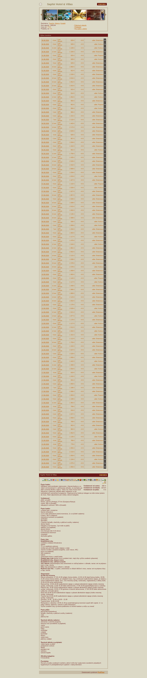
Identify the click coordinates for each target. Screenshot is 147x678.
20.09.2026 (45, 421)
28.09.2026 (45, 467)
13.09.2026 (45, 320)
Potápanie (78, 27)
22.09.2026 (45, 455)
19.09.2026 (45, 406)
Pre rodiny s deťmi (81, 29)
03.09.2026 (45, 101)
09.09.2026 (45, 221)
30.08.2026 (45, 40)
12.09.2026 (45, 304)
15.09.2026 (45, 346)
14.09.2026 (45, 335)
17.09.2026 (45, 372)
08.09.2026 (45, 199)
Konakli (63, 23)
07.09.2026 (45, 184)
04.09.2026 (45, 112)
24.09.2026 (45, 459)
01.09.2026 (45, 70)
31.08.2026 (45, 55)
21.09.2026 (45, 440)
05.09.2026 (45, 135)
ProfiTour (101, 672)
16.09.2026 (45, 354)
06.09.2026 (45, 172)
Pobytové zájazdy (80, 25)
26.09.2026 (45, 463)
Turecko (51, 23)
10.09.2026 (45, 271)
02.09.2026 (45, 89)
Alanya (57, 23)
